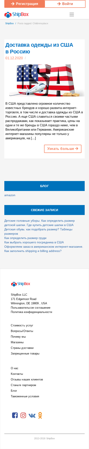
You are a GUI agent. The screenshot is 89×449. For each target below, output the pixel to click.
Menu (72, 14)
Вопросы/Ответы (22, 331)
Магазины (17, 342)
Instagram (23, 415)
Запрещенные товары (25, 353)
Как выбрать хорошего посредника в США (34, 242)
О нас (14, 368)
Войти (67, 4)
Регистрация (27, 4)
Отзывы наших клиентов (27, 379)
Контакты (17, 373)
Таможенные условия (25, 396)
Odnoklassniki (40, 415)
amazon (9, 195)
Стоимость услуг (22, 325)
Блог (14, 390)
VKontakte (31, 415)
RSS (48, 415)
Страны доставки (22, 348)
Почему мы (18, 336)
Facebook (15, 415)
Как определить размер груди (25, 238)
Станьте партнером (23, 385)
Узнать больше (61, 149)
